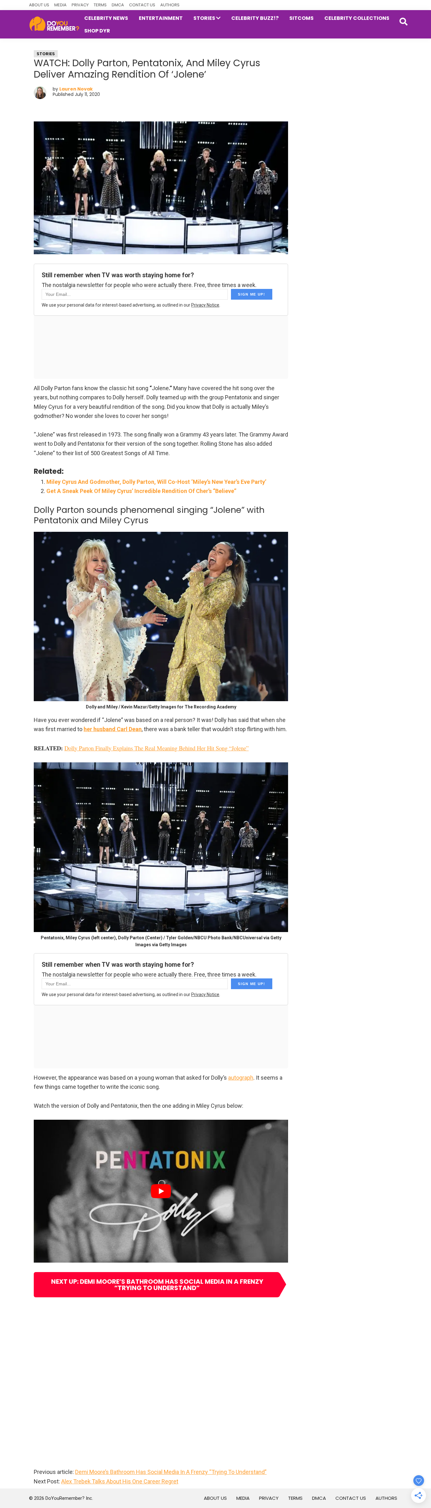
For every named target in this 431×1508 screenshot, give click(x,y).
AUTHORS (170, 5)
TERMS (100, 5)
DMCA (118, 5)
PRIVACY (80, 5)
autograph (240, 1077)
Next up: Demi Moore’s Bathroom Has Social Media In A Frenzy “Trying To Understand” (157, 1284)
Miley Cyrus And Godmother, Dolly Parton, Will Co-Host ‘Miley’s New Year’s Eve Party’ (156, 481)
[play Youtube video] (161, 1191)
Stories (46, 54)
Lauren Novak (76, 89)
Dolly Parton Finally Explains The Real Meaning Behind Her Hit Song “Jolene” (156, 748)
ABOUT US (39, 5)
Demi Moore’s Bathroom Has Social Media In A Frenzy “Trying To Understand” (171, 1472)
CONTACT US (142, 5)
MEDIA (60, 5)
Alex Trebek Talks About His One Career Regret (119, 1481)
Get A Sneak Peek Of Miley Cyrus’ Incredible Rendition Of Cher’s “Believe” (141, 491)
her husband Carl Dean (113, 729)
